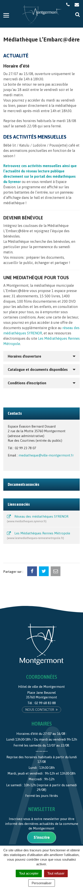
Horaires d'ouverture (24, 356)
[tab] (41, 356)
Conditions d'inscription (27, 383)
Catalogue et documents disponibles (38, 369)
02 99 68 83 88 (45, 703)
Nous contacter (40, 709)
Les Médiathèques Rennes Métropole (39, 535)
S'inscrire (42, 837)
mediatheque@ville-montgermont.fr (46, 455)
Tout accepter (29, 873)
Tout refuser (55, 873)
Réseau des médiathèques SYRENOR (38, 519)
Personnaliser (42, 883)
